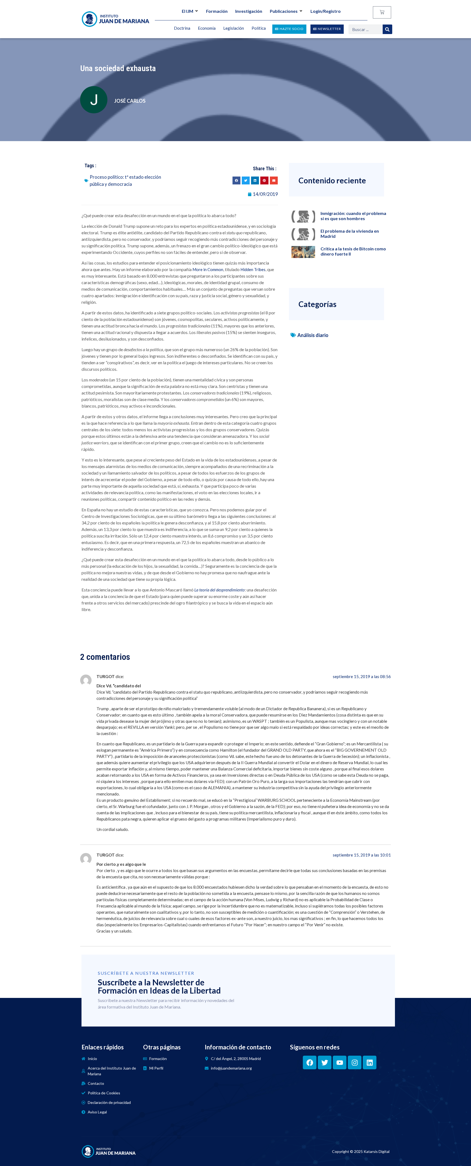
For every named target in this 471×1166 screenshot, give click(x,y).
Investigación (248, 11)
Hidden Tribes (252, 269)
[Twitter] (324, 1062)
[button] (236, 180)
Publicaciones (284, 11)
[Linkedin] (369, 1062)
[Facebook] (309, 1062)
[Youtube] (339, 1062)
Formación (217, 11)
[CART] (382, 12)
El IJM (187, 11)
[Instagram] (354, 1062)
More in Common (207, 269)
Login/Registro (325, 11)
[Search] (387, 29)
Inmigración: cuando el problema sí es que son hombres (353, 216)
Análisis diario (312, 335)
